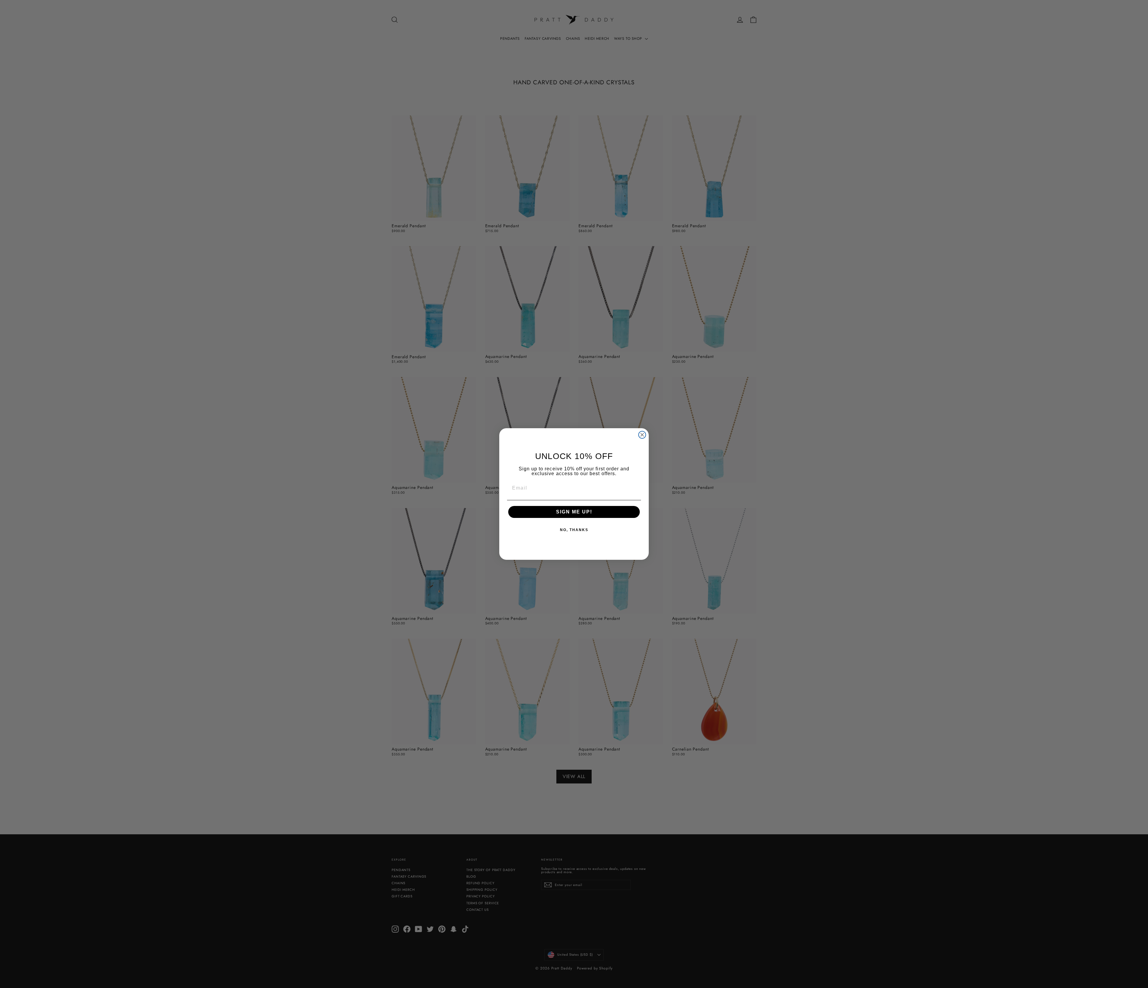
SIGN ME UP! (574, 511)
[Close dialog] (642, 434)
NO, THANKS (574, 530)
